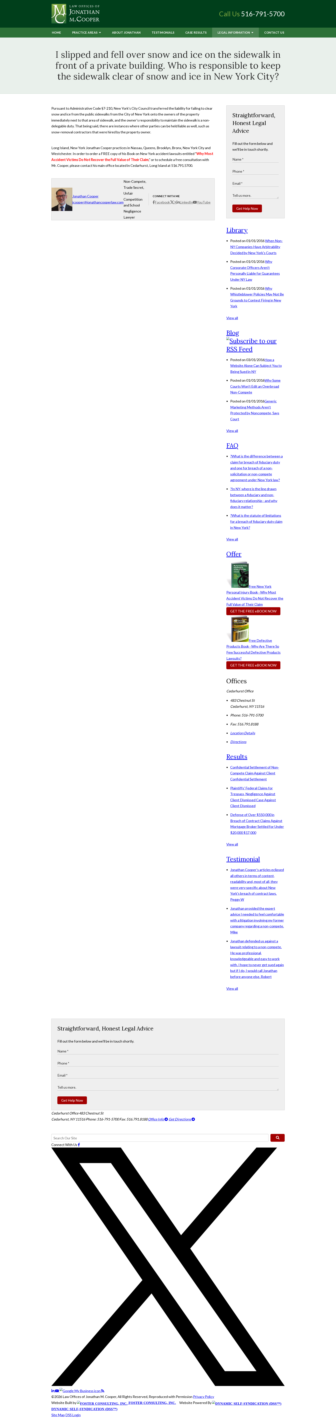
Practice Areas (85, 32)
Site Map (58, 1415)
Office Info (156, 1119)
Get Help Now (247, 208)
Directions (238, 742)
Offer (234, 554)
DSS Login (73, 1415)
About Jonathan (126, 32)
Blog (232, 333)
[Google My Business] (80, 1391)
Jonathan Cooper (85, 196)
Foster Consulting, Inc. (152, 1403)
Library (237, 230)
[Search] (277, 1138)
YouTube (204, 202)
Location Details (242, 733)
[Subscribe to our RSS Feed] (255, 349)
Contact (274, 32)
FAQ (232, 446)
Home (56, 32)
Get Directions (180, 1119)
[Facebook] (79, 1144)
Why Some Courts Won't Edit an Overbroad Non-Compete (255, 386)
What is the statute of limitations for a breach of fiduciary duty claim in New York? (256, 521)
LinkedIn (186, 202)
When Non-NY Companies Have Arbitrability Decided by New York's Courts (256, 247)
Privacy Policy (203, 1396)
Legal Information (234, 32)
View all (232, 318)
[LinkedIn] (53, 1391)
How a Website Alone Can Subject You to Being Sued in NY (256, 366)
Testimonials (163, 32)
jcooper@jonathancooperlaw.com (97, 202)
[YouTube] (57, 1391)
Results (196, 32)
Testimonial (243, 859)
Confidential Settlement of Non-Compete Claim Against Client (254, 773)
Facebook (162, 202)
